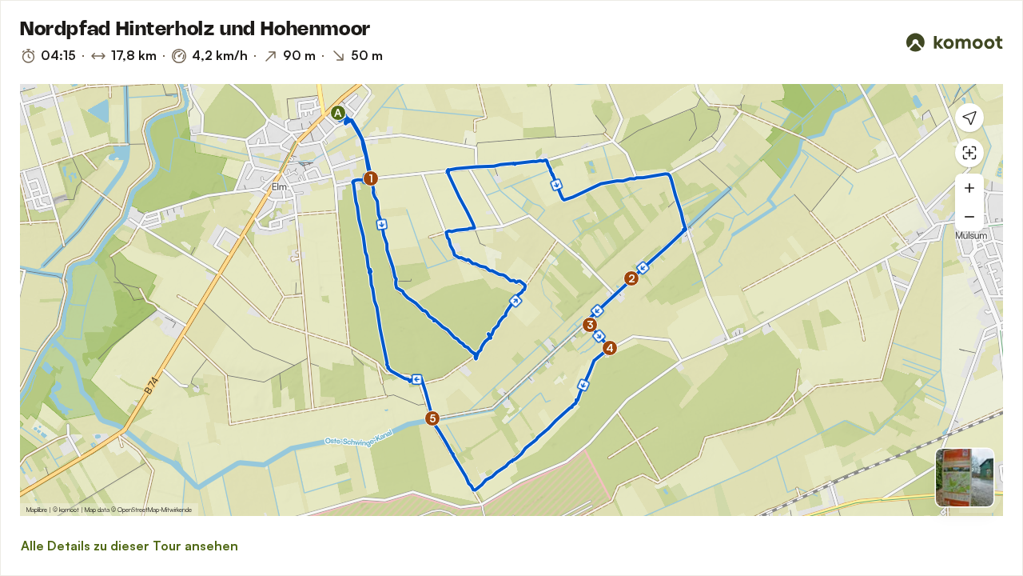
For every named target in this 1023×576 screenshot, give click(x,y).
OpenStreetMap (138, 510)
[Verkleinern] (969, 216)
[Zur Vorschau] (964, 477)
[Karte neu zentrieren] (969, 152)
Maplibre (36, 510)
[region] (511, 300)
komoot (69, 510)
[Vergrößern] (969, 188)
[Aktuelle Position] (969, 117)
